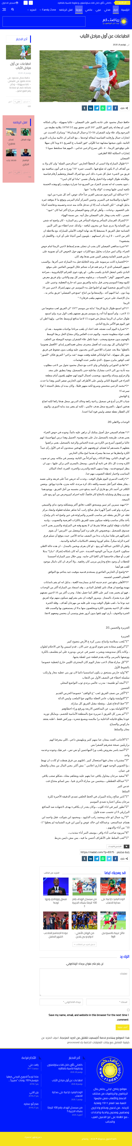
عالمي (88, 9)
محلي (107, 9)
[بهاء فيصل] (26, 131)
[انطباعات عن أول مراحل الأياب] (18, 52)
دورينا (79, 9)
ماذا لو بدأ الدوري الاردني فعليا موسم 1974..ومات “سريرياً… (22, 1078)
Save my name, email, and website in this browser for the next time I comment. (89, 1017)
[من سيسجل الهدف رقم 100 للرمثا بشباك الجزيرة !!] (84, 886)
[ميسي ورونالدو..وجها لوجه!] (56, 886)
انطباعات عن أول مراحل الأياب (20, 66)
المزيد (33, 9)
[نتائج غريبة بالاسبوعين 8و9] (113, 920)
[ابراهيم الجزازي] (26, 152)
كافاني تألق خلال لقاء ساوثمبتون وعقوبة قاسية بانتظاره (84, 3)
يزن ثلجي (33, 1092)
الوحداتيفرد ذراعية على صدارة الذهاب (67, 1094)
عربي (98, 9)
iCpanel (28, 1137)
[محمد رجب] (11, 152)
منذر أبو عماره (31, 1103)
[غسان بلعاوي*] (11, 131)
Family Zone (49, 9)
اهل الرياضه (66, 9)
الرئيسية (125, 9)
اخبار (115, 9)
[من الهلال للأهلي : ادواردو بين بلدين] (84, 920)
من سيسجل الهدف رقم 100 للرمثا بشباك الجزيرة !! (64, 1109)
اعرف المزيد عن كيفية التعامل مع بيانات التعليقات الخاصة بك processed (85, 1040)
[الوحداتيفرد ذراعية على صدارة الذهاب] (113, 886)
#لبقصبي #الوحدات (114, 846)
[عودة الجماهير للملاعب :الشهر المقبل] (56, 920)
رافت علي (33, 1064)
